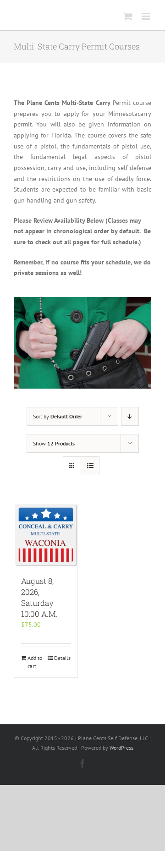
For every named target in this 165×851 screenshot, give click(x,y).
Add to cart (35, 662)
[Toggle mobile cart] (127, 16)
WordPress (121, 747)
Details (62, 657)
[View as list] (90, 466)
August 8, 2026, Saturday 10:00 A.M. (39, 597)
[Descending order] (130, 416)
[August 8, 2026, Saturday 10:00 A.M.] (45, 534)
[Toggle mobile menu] (146, 16)
